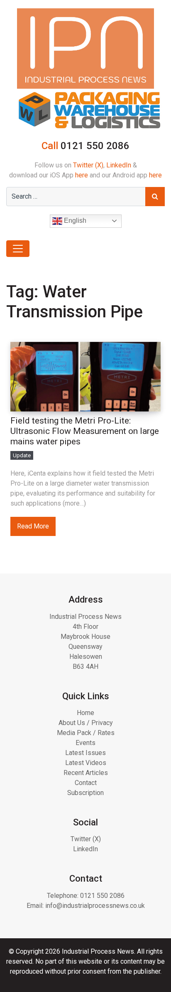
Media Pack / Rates (86, 733)
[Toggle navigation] (17, 248)
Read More (33, 526)
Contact (86, 783)
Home (85, 713)
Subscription (85, 793)
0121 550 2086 (102, 896)
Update (22, 455)
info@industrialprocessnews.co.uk (95, 906)
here (81, 175)
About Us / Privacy (86, 723)
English (74, 220)
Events (85, 743)
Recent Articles (86, 773)
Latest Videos (85, 763)
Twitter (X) (88, 165)
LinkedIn (118, 165)
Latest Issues (85, 753)
